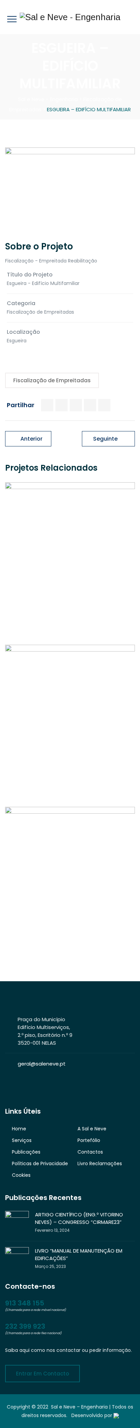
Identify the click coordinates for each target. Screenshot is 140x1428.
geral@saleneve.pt (42, 1063)
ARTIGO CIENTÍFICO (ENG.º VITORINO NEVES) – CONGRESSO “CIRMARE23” (79, 1218)
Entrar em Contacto (42, 1373)
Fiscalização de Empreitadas (52, 380)
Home (19, 1128)
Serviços (22, 1140)
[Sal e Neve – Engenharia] (70, 17)
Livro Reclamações (99, 1163)
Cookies (21, 1175)
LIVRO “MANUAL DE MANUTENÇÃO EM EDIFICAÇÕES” (78, 1254)
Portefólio (88, 1140)
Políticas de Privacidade (40, 1163)
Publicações (26, 1151)
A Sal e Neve (91, 1128)
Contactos (90, 1151)
